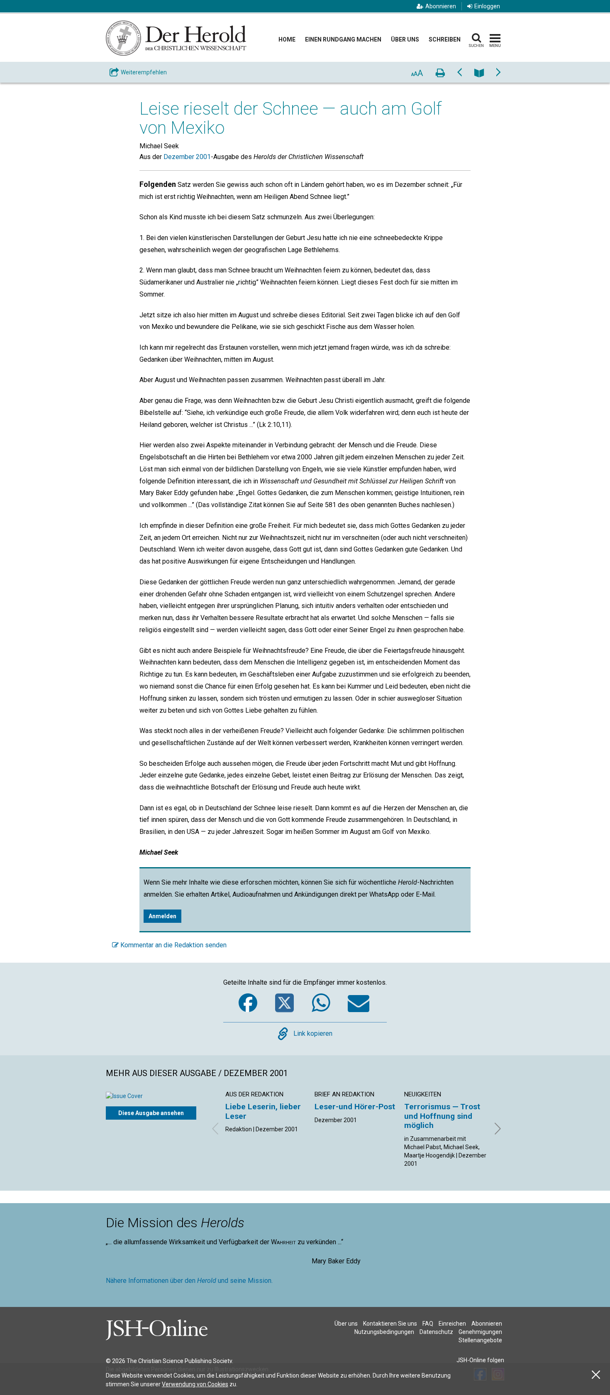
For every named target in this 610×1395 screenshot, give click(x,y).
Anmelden (162, 916)
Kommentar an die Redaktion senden (173, 945)
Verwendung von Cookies (195, 1384)
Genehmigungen (480, 1332)
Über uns (405, 39)
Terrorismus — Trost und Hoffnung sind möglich (442, 1116)
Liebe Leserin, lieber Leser (263, 1111)
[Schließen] (596, 1375)
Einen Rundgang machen (343, 39)
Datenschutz (436, 1332)
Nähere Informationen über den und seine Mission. (189, 1281)
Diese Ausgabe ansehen (151, 1113)
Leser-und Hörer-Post (355, 1106)
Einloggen (487, 6)
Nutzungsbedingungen (384, 1332)
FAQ (427, 1323)
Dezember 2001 (187, 157)
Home (286, 39)
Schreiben (445, 39)
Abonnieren (440, 6)
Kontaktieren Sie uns (390, 1323)
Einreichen (452, 1323)
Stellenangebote (480, 1340)
